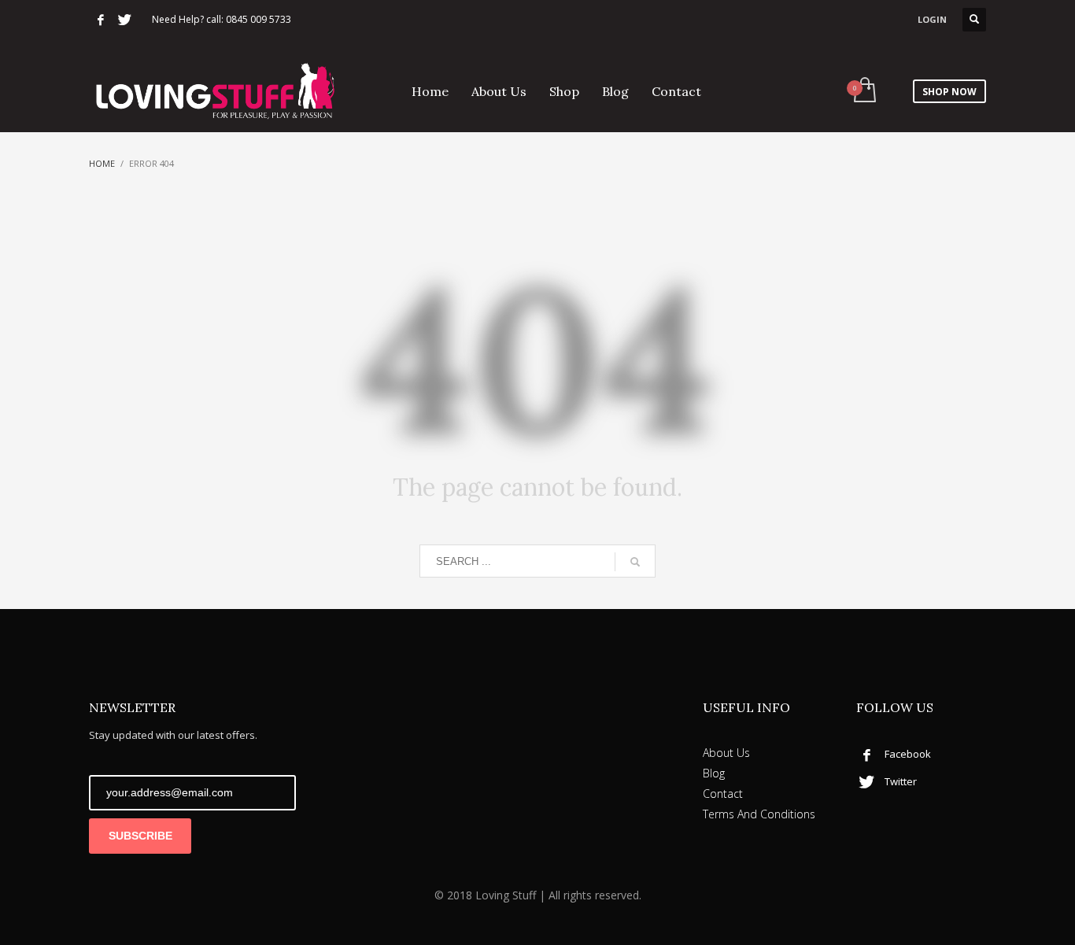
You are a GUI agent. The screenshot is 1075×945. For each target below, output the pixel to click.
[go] (635, 561)
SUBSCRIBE (140, 835)
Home (102, 163)
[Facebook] (101, 19)
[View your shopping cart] (863, 91)
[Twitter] (124, 19)
